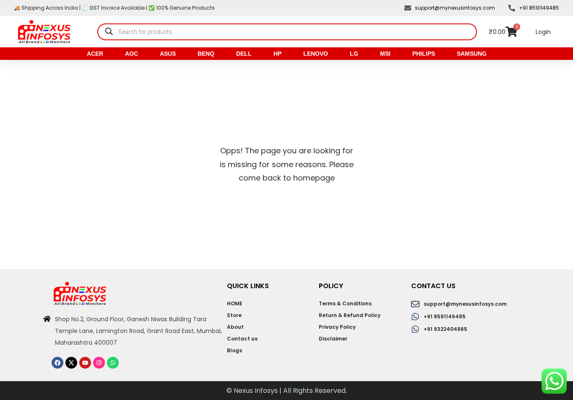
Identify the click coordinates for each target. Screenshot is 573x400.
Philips (423, 53)
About (235, 326)
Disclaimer (333, 338)
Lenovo (315, 53)
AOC (131, 53)
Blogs (234, 350)
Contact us (242, 338)
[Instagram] (99, 363)
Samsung (472, 53)
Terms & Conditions (345, 303)
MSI (385, 53)
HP (277, 53)
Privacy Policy (337, 326)
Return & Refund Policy (349, 315)
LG (354, 53)
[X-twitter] (71, 363)
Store (234, 315)
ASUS (168, 53)
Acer (95, 53)
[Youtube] (85, 363)
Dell (244, 53)
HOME (234, 303)
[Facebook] (57, 363)
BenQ (206, 53)
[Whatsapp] (113, 363)
